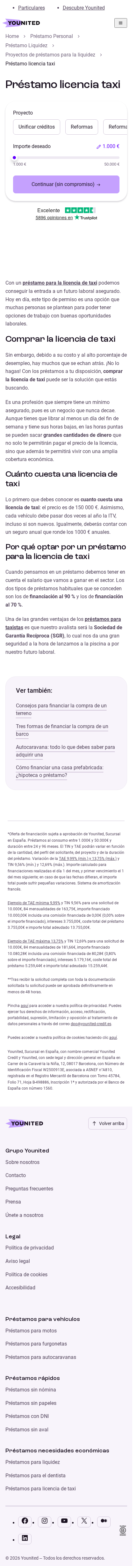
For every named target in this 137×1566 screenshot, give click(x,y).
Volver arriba (111, 1123)
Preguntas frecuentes (29, 1189)
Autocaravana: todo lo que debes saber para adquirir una (65, 751)
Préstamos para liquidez (32, 1462)
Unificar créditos (36, 127)
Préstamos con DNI (27, 1416)
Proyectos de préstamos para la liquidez (50, 55)
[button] (107, 146)
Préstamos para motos (31, 1331)
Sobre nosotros (22, 1162)
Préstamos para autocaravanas (40, 1357)
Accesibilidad (20, 1288)
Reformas (82, 127)
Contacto (15, 1175)
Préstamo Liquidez (26, 45)
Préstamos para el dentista (35, 1476)
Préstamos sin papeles (30, 1403)
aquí (24, 1005)
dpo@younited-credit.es (91, 1024)
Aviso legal (17, 1261)
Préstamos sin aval (26, 1430)
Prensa (13, 1202)
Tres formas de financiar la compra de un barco (62, 730)
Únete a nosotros (24, 1215)
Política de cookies (26, 1274)
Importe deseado (32, 146)
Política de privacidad (29, 1248)
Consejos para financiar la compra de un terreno (61, 709)
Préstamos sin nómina (30, 1390)
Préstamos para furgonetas (36, 1344)
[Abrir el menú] (120, 23)
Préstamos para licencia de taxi (40, 1489)
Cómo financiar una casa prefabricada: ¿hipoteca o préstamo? (60, 771)
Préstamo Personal (51, 36)
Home (12, 36)
